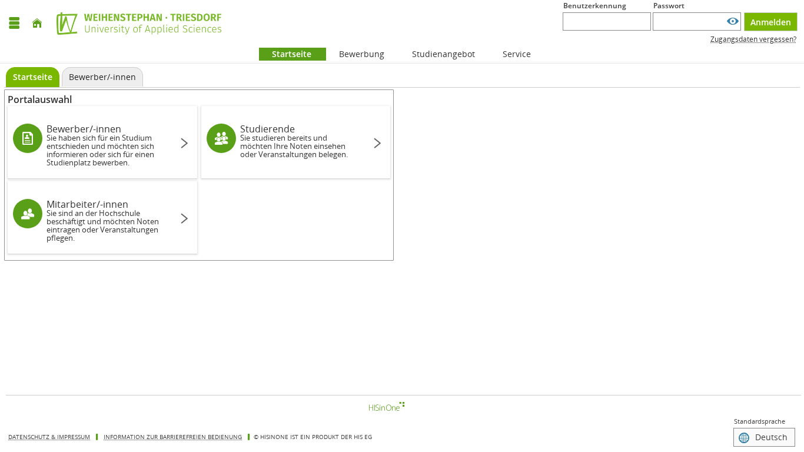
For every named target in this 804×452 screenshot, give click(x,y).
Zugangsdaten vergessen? (753, 39)
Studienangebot (437, 53)
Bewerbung (355, 53)
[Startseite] (37, 23)
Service (510, 53)
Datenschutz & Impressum (49, 437)
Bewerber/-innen (100, 145)
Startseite (285, 53)
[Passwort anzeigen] (732, 21)
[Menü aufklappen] (14, 23)
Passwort (669, 6)
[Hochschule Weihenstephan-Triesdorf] (136, 23)
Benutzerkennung (594, 6)
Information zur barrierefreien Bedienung (173, 437)
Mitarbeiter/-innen (102, 220)
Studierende (294, 140)
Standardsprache (759, 421)
